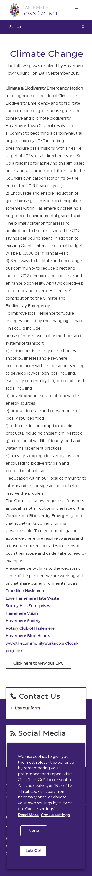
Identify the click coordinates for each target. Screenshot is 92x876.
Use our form (27, 708)
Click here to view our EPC (38, 663)
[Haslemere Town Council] (36, 10)
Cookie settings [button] (55, 815)
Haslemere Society (23, 621)
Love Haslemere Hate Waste (32, 598)
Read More (28, 815)
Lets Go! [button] (33, 850)
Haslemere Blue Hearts (28, 636)
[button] (76, 10)
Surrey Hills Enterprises (28, 606)
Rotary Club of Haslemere (30, 628)
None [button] (34, 830)
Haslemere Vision (22, 613)
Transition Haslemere (26, 591)
